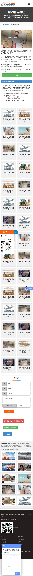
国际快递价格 (18, 448)
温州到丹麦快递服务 (24, 262)
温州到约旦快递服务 (24, 191)
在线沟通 (7, 434)
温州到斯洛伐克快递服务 (24, 351)
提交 (9, 411)
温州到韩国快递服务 (8, 209)
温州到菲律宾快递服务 (24, 244)
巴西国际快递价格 (12, 443)
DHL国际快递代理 (21, 443)
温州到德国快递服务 (24, 120)
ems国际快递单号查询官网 (9, 448)
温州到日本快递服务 (8, 120)
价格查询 (20, 542)
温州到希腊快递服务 (8, 226)
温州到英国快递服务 (8, 155)
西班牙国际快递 (13, 446)
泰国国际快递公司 (21, 446)
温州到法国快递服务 (24, 298)
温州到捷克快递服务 (24, 209)
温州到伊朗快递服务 (24, 173)
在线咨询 (17, 75)
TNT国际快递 (6, 449)
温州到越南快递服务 (24, 155)
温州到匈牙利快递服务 (8, 280)
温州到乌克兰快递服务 (24, 226)
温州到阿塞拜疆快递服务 (8, 333)
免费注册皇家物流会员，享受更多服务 (13, 421)
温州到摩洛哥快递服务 (8, 315)
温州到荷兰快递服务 (8, 138)
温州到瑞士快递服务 (24, 333)
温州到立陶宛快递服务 (8, 173)
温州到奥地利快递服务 (8, 262)
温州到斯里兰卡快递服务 (8, 369)
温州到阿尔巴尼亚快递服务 (24, 280)
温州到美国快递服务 (24, 138)
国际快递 (3, 539)
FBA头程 (3, 542)
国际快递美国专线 (14, 449)
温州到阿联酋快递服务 (24, 315)
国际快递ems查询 (8, 445)
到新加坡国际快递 (5, 446)
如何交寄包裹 (21, 539)
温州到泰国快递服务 (24, 369)
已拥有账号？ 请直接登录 (10, 427)
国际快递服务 (6, 24)
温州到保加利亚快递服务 (8, 191)
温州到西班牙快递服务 (8, 351)
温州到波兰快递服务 (8, 298)
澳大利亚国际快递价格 (17, 445)
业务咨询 (5, 235)
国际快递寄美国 (26, 445)
